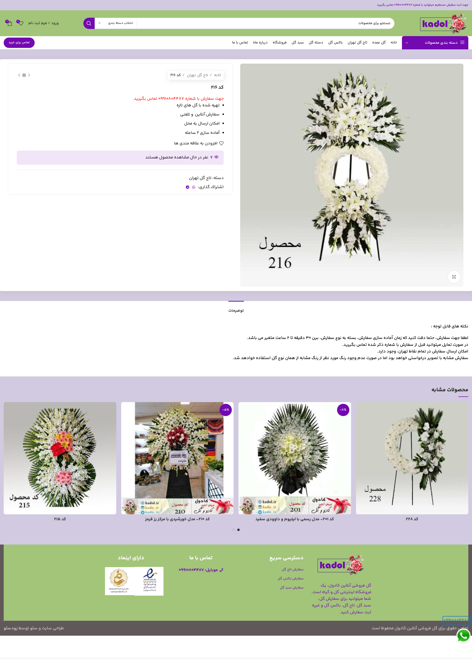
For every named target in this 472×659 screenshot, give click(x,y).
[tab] (236, 308)
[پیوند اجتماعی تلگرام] (187, 187)
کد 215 (60, 519)
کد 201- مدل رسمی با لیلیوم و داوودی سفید (294, 519)
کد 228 (412, 519)
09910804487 (457, 620)
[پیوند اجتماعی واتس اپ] (194, 187)
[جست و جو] (89, 23)
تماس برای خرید (19, 42)
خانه (217, 75)
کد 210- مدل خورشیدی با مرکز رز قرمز (177, 519)
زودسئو (10, 628)
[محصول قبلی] (29, 75)
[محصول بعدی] (19, 75)
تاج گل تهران (197, 75)
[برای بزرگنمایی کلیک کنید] (454, 277)
